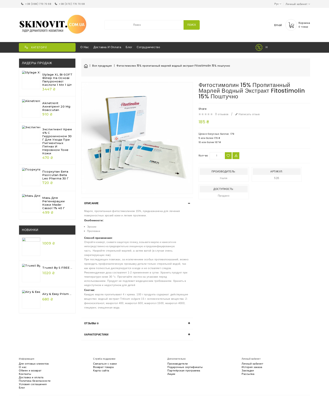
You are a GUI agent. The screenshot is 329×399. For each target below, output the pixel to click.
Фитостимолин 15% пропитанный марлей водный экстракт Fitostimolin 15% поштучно (173, 65)
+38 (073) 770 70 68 (72, 4)
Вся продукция (102, 65)
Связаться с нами (105, 364)
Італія (224, 178)
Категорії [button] (39, 47)
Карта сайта (101, 370)
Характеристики (96, 334)
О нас (84, 47)
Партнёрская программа (183, 370)
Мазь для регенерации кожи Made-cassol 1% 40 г (53, 203)
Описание (91, 203)
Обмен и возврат (30, 370)
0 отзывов (221, 114)
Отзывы (91, 323)
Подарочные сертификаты (185, 367)
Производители (177, 364)
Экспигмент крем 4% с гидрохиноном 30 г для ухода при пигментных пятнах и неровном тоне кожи (57, 141)
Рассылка (248, 374)
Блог (129, 47)
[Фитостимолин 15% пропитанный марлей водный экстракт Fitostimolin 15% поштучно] (137, 138)
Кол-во (203, 155)
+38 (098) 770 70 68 (38, 4)
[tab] (137, 203)
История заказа (252, 367)
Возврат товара (103, 367)
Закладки (248, 370)
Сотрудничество (148, 47)
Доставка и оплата (107, 47)
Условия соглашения (33, 384)
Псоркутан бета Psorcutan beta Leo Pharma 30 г (55, 175)
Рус (276, 4)
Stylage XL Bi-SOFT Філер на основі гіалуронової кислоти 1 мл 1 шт (57, 80)
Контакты (25, 374)
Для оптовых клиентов (34, 364)
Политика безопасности (35, 381)
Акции (171, 374)
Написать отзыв (249, 114)
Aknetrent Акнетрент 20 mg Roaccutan (56, 106)
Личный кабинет (252, 364)
